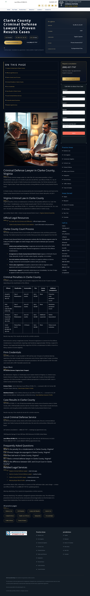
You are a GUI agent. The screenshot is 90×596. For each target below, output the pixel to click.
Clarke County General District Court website (21, 224)
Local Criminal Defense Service (13, 95)
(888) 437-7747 (69, 67)
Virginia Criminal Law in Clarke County (15, 68)
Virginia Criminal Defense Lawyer (18, 471)
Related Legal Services (11, 105)
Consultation (71, 4)
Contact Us (48, 9)
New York (64, 259)
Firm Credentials (10, 86)
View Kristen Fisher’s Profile (25, 388)
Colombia (64, 270)
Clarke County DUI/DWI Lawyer (17, 477)
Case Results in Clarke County (13, 91)
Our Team (14, 9)
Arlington (64, 237)
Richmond (64, 242)
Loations (39, 9)
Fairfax (63, 226)
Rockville (64, 248)
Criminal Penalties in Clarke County (14, 82)
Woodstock (64, 264)
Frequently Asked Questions (13, 100)
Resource (31, 9)
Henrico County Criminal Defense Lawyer (20, 474)
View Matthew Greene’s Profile (44, 395)
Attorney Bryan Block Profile (17, 480)
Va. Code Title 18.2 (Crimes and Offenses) (20, 221)
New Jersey (64, 253)
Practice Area (22, 9)
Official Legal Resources (12, 72)
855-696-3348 (71, 6)
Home (8, 9)
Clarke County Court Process (13, 77)
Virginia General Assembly (47, 213)
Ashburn (64, 231)
